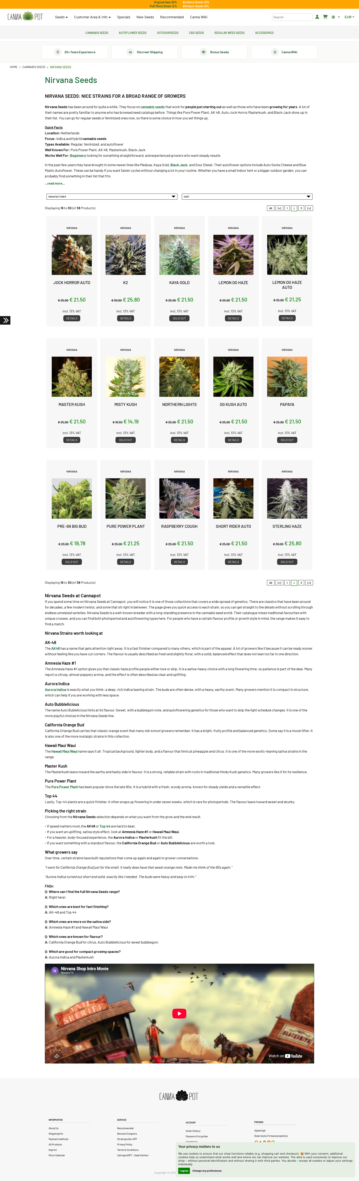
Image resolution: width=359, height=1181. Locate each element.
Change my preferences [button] (207, 1170)
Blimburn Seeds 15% (196, 6)
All (270, 208)
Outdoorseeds (167, 32)
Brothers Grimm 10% (196, 2)
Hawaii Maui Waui (64, 751)
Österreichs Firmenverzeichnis (271, 1136)
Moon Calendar (57, 1155)
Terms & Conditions (128, 1150)
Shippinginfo (56, 1133)
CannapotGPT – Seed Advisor (133, 1155)
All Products (55, 1144)
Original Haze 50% (165, 2)
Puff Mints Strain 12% (163, 6)
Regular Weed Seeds (229, 32)
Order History (193, 1131)
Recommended (172, 17)
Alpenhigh (260, 1130)
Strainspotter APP (127, 1139)
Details (71, 318)
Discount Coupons (127, 1133)
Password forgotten (197, 1136)
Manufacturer (57, 196)
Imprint (53, 1150)
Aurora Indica (55, 689)
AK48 (55, 648)
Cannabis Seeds (96, 32)
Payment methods (58, 1139)
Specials (123, 17)
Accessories (264, 32)
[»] (309, 208)
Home (13, 67)
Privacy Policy (124, 1144)
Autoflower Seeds (132, 32)
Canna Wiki (198, 17)
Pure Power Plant (64, 787)
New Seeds (145, 17)
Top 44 (105, 826)
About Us (54, 1128)
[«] (279, 208)
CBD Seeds (196, 32)
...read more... (55, 183)
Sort (187, 196)
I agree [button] (184, 1170)
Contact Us (192, 1141)
